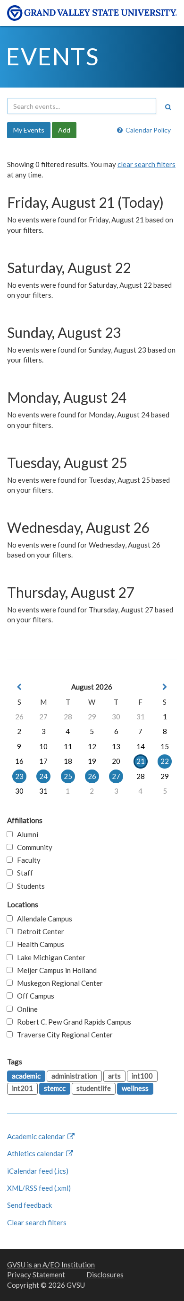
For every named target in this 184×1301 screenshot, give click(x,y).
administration (74, 1075)
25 (68, 776)
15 (164, 746)
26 (19, 716)
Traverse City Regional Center (63, 1034)
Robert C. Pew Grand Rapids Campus (72, 1022)
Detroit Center (38, 931)
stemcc (55, 1088)
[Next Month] (165, 687)
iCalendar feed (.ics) (37, 1171)
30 (116, 716)
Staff (23, 872)
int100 (142, 1075)
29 (92, 716)
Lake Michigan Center (49, 957)
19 (92, 761)
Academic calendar (37, 1136)
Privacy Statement (36, 1274)
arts (114, 1075)
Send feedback (29, 1205)
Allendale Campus (42, 918)
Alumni (25, 834)
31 (140, 716)
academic (26, 1075)
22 (164, 761)
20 (116, 761)
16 (19, 761)
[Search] (168, 107)
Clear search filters (37, 1222)
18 (68, 761)
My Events (28, 130)
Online (25, 1009)
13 (116, 746)
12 (92, 746)
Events (52, 56)
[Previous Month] (19, 687)
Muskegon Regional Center (58, 983)
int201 (22, 1088)
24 (43, 776)
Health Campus (38, 944)
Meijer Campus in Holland (55, 970)
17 (43, 761)
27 (43, 716)
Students (29, 886)
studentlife (93, 1088)
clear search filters (146, 164)
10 (43, 746)
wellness (135, 1088)
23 (19, 776)
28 (68, 716)
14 (140, 746)
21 (140, 761)
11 (68, 746)
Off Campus (33, 995)
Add (64, 130)
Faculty (27, 860)
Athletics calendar (36, 1153)
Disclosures (105, 1274)
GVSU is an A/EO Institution (51, 1264)
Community (32, 847)
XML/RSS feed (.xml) (39, 1188)
